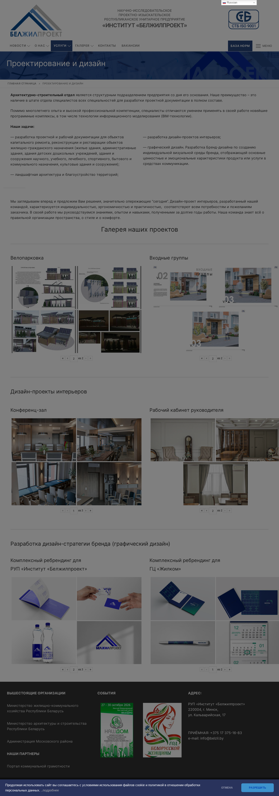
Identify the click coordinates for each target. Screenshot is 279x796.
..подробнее (50, 790)
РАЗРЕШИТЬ (257, 787)
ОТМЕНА (227, 787)
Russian (231, 2)
